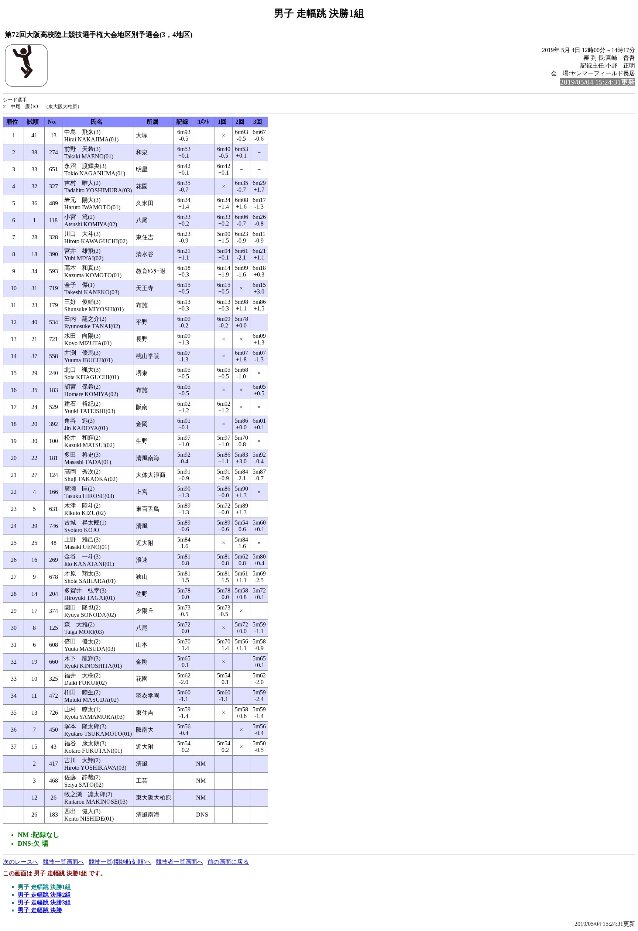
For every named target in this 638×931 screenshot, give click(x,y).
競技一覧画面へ (63, 862)
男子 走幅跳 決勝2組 (44, 895)
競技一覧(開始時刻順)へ (120, 862)
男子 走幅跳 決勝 (40, 910)
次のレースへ (20, 862)
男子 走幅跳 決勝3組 (44, 902)
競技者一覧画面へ (179, 862)
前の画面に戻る (228, 862)
